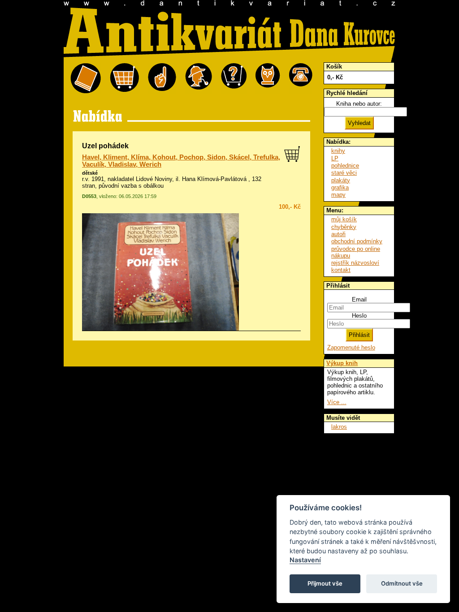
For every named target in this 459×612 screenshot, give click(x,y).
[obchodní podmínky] (162, 78)
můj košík (344, 219)
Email (359, 299)
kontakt (341, 270)
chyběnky (343, 227)
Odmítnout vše (402, 583)
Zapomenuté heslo (351, 347)
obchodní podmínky (356, 241)
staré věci (344, 172)
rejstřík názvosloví (355, 262)
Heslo (359, 315)
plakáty (340, 180)
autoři (338, 234)
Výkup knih (342, 363)
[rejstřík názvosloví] (267, 78)
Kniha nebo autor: (359, 103)
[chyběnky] (198, 78)
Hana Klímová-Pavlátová (214, 179)
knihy (338, 150)
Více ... (336, 402)
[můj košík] (124, 78)
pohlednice (345, 165)
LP (334, 158)
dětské (90, 173)
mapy (338, 194)
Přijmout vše (324, 583)
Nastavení (305, 560)
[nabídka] (85, 78)
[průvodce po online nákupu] (234, 78)
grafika (340, 187)
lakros (339, 426)
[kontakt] (300, 78)
